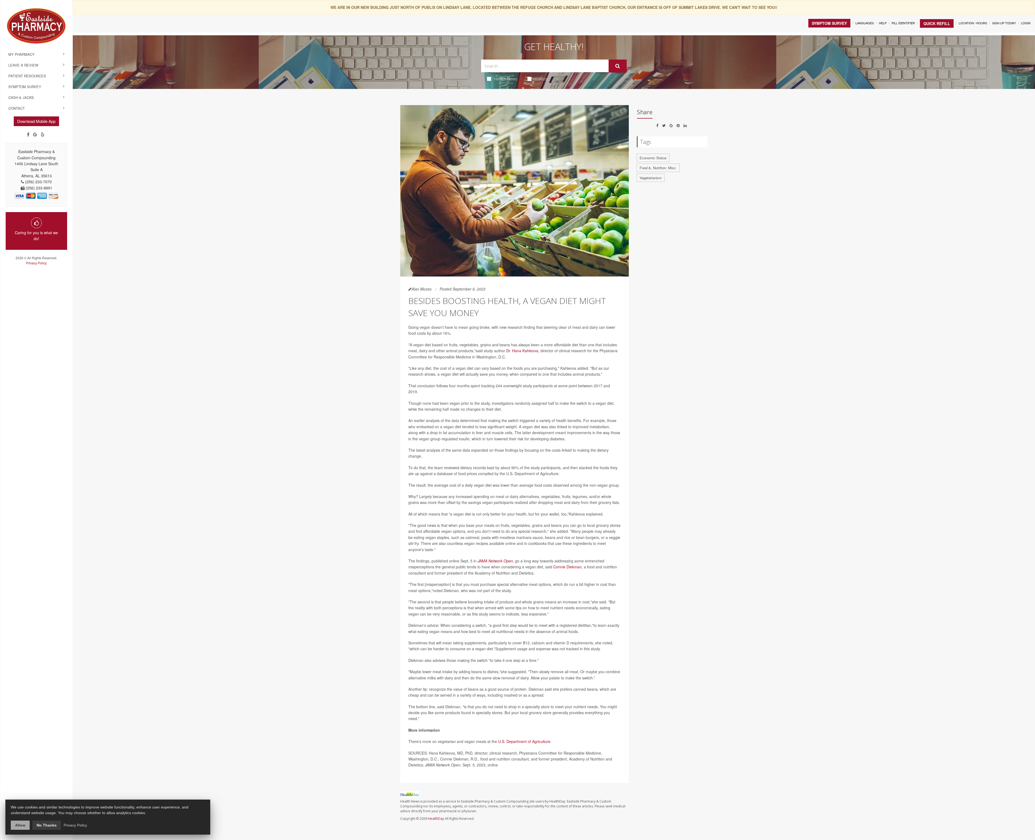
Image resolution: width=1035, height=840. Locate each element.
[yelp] (42, 134)
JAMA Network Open (495, 561)
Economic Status (653, 157)
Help (882, 23)
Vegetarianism (651, 177)
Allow (20, 825)
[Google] (35, 134)
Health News (506, 78)
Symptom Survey (24, 86)
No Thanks (47, 825)
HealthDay (436, 818)
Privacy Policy (36, 263)
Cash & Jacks (21, 97)
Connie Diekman (567, 566)
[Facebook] (28, 134)
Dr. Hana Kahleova (522, 350)
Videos (541, 78)
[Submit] (618, 66)
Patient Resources (27, 75)
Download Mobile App (36, 121)
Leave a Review (23, 65)
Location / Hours (973, 23)
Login (1025, 23)
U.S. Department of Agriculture (524, 741)
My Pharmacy (21, 54)
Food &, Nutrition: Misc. (658, 167)
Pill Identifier (903, 23)
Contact (16, 108)
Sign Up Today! (1004, 23)
